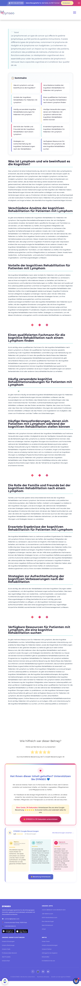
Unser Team (46, 941)
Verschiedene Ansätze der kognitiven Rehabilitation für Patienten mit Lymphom (54, 87)
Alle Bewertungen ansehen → (63, 833)
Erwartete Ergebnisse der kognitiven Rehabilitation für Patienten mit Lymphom (54, 129)
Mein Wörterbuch (47, 925)
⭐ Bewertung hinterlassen (41, 877)
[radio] (32, 752)
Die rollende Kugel (48, 921)
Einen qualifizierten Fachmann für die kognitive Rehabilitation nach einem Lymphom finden (55, 99)
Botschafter (45, 957)
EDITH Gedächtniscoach (49, 917)
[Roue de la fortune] (5, 981)
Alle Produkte (6, 957)
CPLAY (44, 929)
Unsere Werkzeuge (8, 945)
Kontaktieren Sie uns (48, 961)
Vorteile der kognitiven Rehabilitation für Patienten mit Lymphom (25, 99)
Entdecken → (67, 3)
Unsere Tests (6, 949)
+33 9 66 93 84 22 (10, 926)
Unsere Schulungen (8, 941)
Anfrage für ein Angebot (49, 953)
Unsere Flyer (6, 961)
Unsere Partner (47, 949)
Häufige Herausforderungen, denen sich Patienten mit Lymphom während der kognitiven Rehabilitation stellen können (54, 114)
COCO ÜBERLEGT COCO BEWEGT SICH (53, 910)
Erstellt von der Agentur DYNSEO (60, 977)
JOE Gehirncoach (47, 914)
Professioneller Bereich (9, 953)
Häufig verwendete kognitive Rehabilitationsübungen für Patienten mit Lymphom (24, 111)
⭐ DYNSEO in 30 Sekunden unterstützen (40, 819)
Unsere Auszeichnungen (50, 945)
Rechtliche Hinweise (43, 977)
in (43, 971)
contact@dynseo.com (12, 919)
